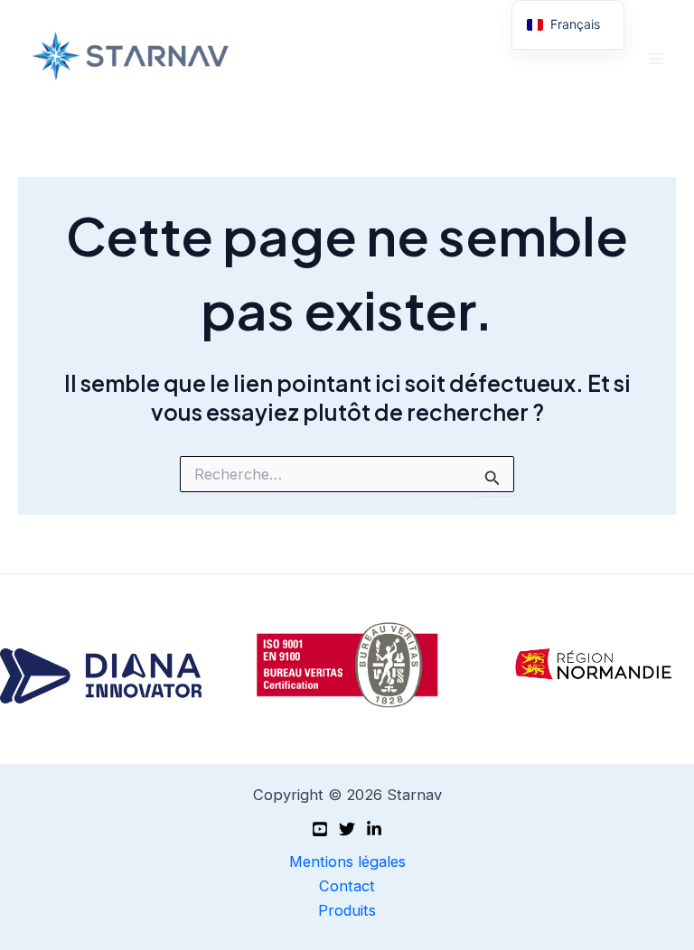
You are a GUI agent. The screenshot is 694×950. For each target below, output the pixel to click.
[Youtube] (320, 829)
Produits (347, 910)
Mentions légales (347, 861)
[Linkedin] (374, 829)
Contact (347, 886)
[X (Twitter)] (347, 829)
